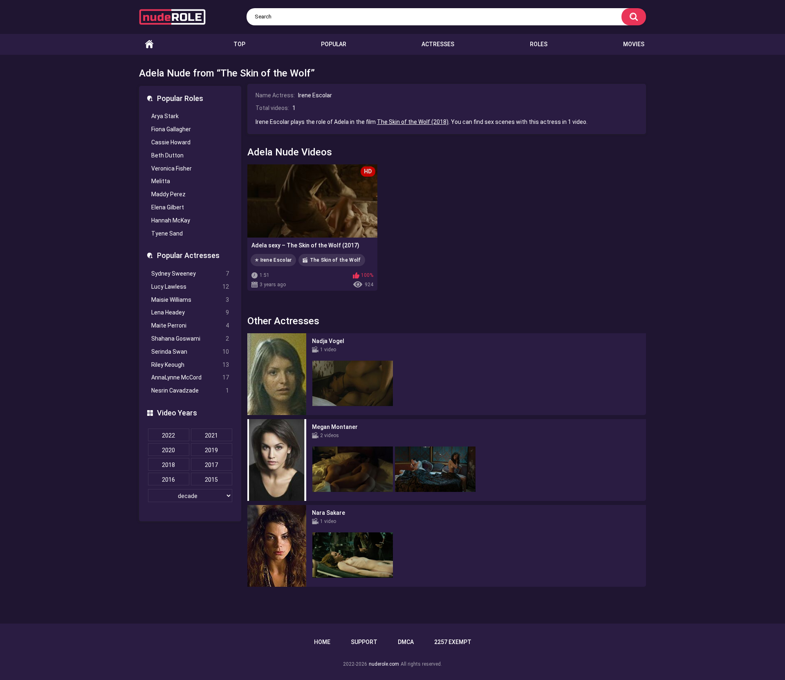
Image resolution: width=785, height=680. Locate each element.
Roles (538, 44)
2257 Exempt (452, 642)
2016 (168, 479)
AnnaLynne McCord (190, 377)
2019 (211, 450)
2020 (168, 450)
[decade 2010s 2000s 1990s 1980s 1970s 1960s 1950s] (190, 496)
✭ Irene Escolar (273, 260)
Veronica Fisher (171, 168)
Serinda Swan (190, 351)
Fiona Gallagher (171, 129)
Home (149, 44)
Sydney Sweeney (190, 273)
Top (239, 44)
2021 (211, 435)
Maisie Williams (190, 299)
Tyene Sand (167, 233)
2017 (211, 465)
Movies (633, 44)
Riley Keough (190, 364)
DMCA (406, 642)
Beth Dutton (167, 155)
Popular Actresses (188, 255)
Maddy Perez (168, 194)
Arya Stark (165, 116)
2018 (168, 465)
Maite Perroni (190, 325)
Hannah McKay (170, 220)
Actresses (438, 44)
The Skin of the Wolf (335, 260)
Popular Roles (180, 98)
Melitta (160, 181)
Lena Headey (190, 312)
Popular (333, 44)
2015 (211, 479)
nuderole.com (384, 664)
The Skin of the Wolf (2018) (413, 122)
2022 (168, 435)
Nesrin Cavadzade (190, 390)
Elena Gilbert (167, 207)
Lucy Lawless (190, 286)
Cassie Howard (171, 142)
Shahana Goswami (190, 338)
